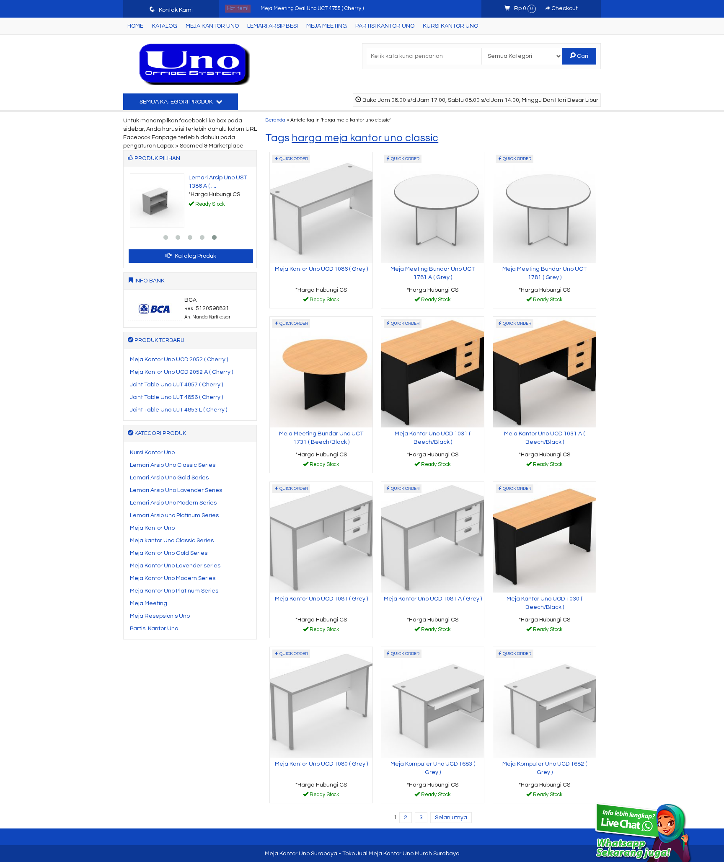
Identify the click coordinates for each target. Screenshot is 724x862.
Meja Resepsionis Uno (160, 616)
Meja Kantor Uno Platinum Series (174, 591)
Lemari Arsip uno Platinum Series (174, 515)
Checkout (564, 8)
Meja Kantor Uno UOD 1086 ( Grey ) (321, 269)
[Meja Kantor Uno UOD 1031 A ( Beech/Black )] (544, 372)
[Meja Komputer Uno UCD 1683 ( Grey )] (432, 702)
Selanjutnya (451, 818)
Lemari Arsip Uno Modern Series (173, 503)
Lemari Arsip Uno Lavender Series (176, 490)
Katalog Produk (194, 256)
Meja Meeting (326, 26)
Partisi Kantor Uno (384, 26)
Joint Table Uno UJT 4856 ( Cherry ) (176, 397)
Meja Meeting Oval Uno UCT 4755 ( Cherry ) (312, 8)
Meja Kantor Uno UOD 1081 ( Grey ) (321, 599)
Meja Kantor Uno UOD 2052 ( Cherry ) (179, 359)
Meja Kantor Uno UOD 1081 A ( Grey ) (433, 599)
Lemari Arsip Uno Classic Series (172, 465)
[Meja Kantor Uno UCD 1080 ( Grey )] (321, 702)
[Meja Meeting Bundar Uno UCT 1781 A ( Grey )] (432, 207)
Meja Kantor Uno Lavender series (175, 566)
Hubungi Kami (324, 301)
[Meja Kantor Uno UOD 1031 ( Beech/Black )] (432, 372)
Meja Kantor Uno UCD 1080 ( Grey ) (321, 764)
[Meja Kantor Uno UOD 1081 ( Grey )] (321, 537)
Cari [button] (582, 56)
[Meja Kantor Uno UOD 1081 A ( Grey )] (432, 537)
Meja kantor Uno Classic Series (172, 541)
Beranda (275, 119)
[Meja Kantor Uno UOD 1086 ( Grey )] (321, 207)
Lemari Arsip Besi (272, 26)
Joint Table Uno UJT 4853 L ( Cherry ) (178, 410)
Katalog (164, 26)
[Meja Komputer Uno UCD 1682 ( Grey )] (544, 702)
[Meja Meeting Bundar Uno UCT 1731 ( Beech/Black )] (321, 372)
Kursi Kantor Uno (450, 26)
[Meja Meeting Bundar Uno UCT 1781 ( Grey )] (544, 207)
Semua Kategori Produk (177, 102)
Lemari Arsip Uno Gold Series (169, 478)
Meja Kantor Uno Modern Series (172, 578)
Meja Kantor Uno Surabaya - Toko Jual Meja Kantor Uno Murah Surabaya (362, 854)
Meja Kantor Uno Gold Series (168, 553)
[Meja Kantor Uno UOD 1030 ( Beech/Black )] (544, 537)
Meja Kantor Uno (212, 26)
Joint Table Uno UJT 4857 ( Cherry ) (176, 385)
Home (135, 26)
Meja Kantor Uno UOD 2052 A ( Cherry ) (181, 372)
